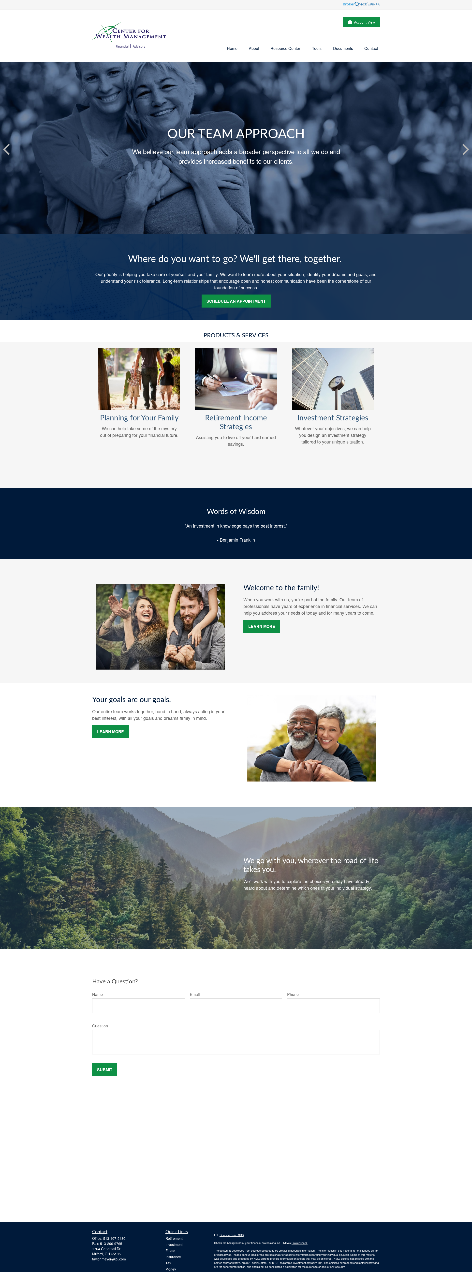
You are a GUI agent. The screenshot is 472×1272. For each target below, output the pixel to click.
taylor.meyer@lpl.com (109, 1259)
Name (97, 994)
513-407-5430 (114, 1238)
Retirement (174, 1238)
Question (100, 1026)
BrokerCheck (300, 1243)
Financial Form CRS (232, 1235)
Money (170, 1269)
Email (195, 994)
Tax (168, 1262)
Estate (170, 1250)
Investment (174, 1244)
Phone (293, 994)
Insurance (173, 1256)
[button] (232, 48)
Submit (104, 1069)
